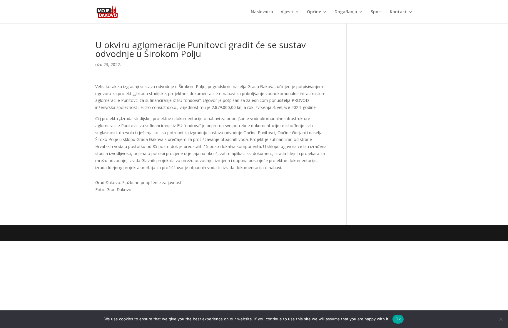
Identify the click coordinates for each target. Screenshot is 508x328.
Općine (314, 12)
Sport (376, 12)
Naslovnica (262, 12)
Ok (398, 319)
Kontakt (398, 12)
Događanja (346, 12)
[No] (501, 319)
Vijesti (287, 12)
